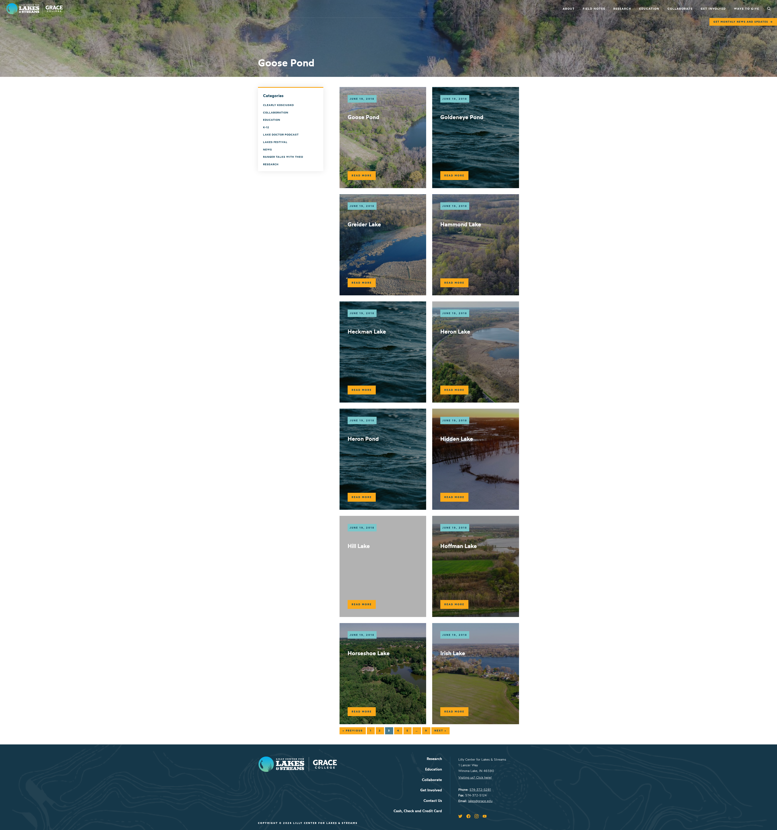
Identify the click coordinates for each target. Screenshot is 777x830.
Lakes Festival (275, 142)
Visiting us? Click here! (475, 777)
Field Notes (594, 9)
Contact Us (433, 800)
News (267, 149)
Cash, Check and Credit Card (418, 811)
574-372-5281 (480, 790)
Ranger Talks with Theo (283, 156)
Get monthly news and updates (740, 21)
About (569, 9)
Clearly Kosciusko (278, 105)
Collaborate (680, 9)
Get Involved (713, 9)
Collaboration (275, 112)
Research (622, 9)
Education (649, 9)
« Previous (353, 730)
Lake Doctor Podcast (281, 134)
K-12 (266, 127)
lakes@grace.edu (480, 801)
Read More (362, 175)
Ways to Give (746, 9)
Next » (440, 730)
